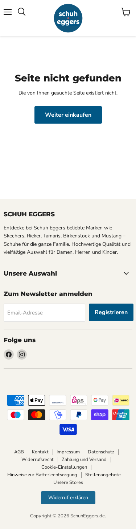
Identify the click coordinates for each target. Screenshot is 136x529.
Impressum (68, 452)
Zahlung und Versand (84, 459)
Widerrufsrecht (37, 459)
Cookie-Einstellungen (64, 467)
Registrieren (111, 312)
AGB (19, 452)
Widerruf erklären (68, 497)
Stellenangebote (103, 475)
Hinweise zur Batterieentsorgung (42, 475)
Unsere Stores (68, 482)
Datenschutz (101, 452)
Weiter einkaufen (68, 115)
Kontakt (40, 452)
